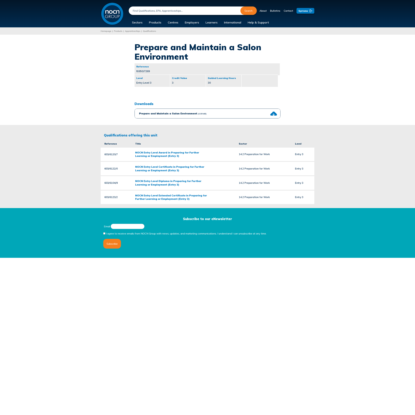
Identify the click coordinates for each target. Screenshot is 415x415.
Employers (192, 22)
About (263, 10)
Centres (173, 22)
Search (248, 10)
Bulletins (275, 10)
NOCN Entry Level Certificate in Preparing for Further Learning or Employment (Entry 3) (169, 168)
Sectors (137, 22)
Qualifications (149, 31)
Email (107, 226)
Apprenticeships (132, 31)
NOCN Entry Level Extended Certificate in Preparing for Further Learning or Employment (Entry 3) (171, 197)
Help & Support (258, 22)
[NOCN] (112, 13)
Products (155, 22)
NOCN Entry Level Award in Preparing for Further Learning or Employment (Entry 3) (167, 154)
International (232, 22)
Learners (212, 22)
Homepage (106, 31)
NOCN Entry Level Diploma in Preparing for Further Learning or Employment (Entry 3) (168, 182)
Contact (288, 10)
